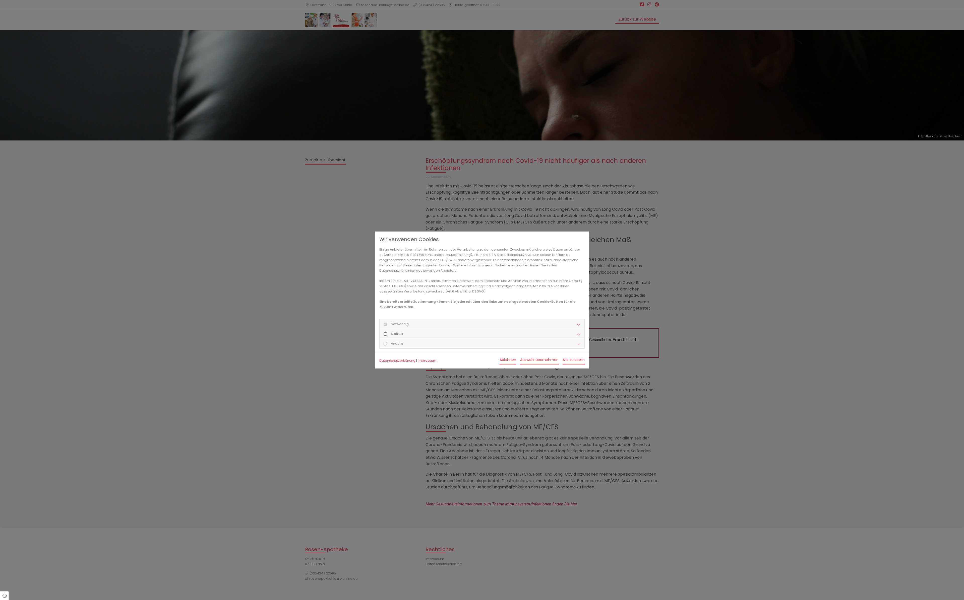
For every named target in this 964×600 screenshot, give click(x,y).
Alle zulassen (574, 359)
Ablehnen (508, 359)
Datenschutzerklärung (397, 360)
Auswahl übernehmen (539, 359)
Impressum (427, 360)
